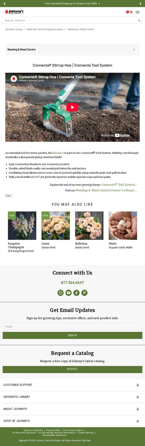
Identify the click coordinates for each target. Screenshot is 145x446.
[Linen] (56, 225)
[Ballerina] (89, 225)
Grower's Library (13, 29)
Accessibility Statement (54, 435)
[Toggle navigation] (136, 12)
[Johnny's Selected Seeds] (14, 12)
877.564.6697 (72, 283)
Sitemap (86, 440)
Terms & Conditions (33, 430)
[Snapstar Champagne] (22, 225)
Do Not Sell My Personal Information (57, 432)
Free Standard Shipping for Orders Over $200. (71, 3)
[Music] (123, 225)
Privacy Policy (53, 430)
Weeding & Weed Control (81, 29)
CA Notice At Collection (24, 432)
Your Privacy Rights (73, 430)
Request (72, 369)
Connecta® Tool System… (119, 184)
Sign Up (72, 335)
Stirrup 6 (58, 153)
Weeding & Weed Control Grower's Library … (106, 190)
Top (8, 195)
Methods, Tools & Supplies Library (45, 29)
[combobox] (72, 20)
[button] (4, 3)
